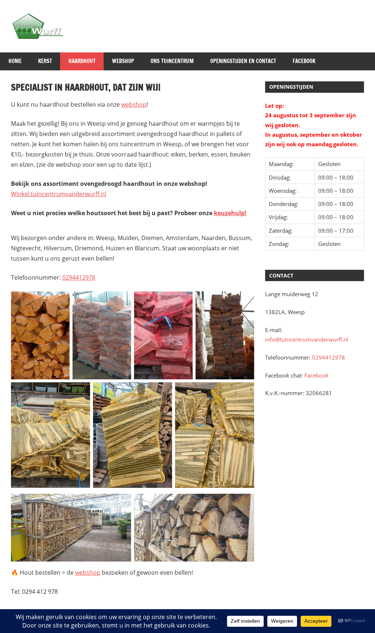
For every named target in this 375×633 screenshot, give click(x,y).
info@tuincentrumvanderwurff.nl (306, 339)
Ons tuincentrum (172, 61)
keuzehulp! (230, 213)
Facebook (304, 61)
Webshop (123, 61)
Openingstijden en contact (243, 61)
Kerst (45, 61)
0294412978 (78, 277)
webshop (133, 104)
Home (15, 61)
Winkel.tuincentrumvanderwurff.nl (58, 194)
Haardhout (82, 61)
